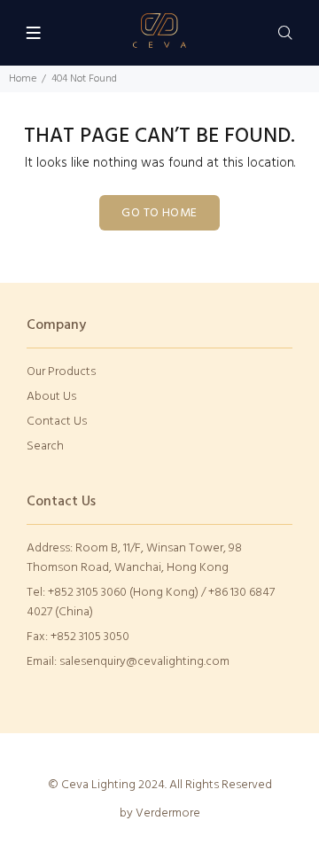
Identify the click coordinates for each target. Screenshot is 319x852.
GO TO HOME (159, 213)
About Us (51, 397)
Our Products (61, 372)
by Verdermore (160, 813)
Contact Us (57, 421)
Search (45, 446)
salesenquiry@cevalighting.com (144, 662)
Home (22, 79)
